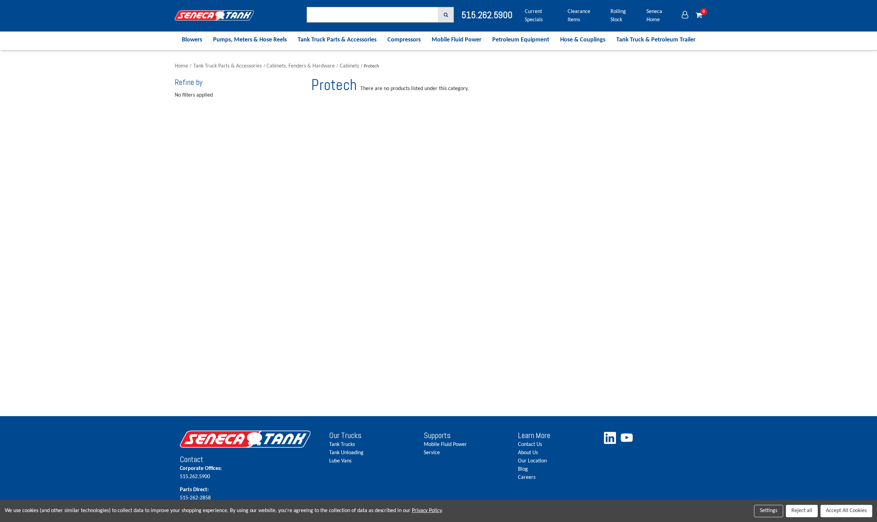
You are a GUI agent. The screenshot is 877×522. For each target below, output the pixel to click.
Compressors (404, 40)
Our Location (532, 461)
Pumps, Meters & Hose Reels (250, 40)
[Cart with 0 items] (699, 16)
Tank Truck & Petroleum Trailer (655, 40)
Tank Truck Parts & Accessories (337, 40)
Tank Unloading (346, 453)
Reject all (801, 510)
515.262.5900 (201, 473)
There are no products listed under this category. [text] (414, 88)
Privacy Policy (427, 510)
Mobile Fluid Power (456, 40)
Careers (526, 477)
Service (432, 453)
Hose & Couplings (582, 40)
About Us (528, 453)
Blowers (192, 40)
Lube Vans (340, 461)
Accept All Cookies (846, 510)
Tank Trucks (342, 444)
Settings (768, 510)
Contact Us (530, 444)
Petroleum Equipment (520, 40)
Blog (523, 469)
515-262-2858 (195, 494)
